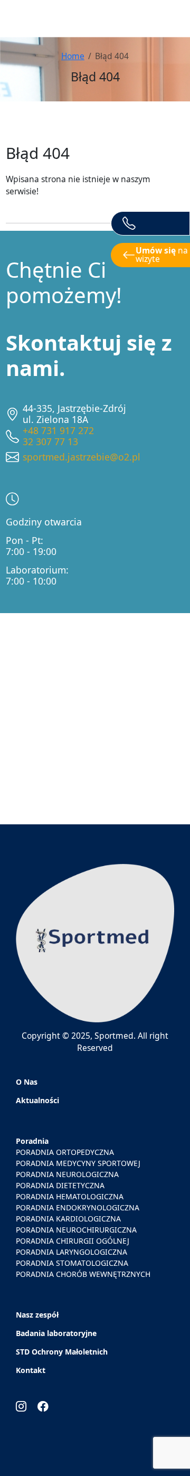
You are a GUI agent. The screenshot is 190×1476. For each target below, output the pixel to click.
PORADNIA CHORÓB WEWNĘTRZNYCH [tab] (83, 1274)
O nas (26, 1082)
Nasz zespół (37, 1315)
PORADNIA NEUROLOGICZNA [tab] (67, 1174)
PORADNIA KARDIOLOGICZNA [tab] (68, 1219)
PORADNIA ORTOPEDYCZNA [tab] (65, 1152)
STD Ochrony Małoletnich (62, 1352)
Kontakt (30, 1370)
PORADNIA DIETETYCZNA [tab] (60, 1185)
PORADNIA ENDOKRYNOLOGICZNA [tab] (77, 1207)
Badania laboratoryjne (56, 1333)
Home (72, 56)
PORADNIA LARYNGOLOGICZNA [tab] (71, 1252)
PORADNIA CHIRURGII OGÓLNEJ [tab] (72, 1241)
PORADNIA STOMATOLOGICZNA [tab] (72, 1263)
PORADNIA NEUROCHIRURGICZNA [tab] (76, 1230)
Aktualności (37, 1100)
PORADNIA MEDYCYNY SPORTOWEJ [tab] (78, 1163)
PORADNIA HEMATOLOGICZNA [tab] (70, 1196)
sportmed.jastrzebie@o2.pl (81, 456)
